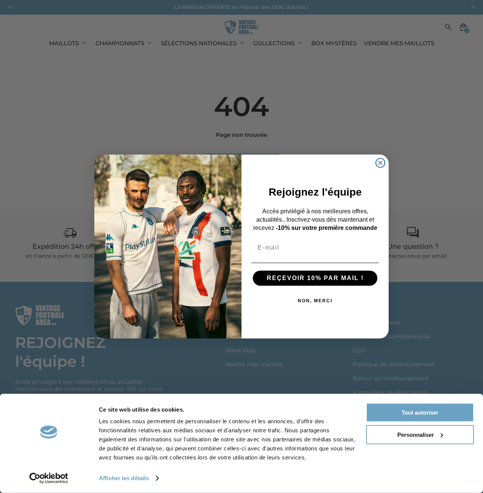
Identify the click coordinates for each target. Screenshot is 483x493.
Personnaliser (415, 434)
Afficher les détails (124, 478)
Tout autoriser (419, 412)
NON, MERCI (315, 300)
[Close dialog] (380, 162)
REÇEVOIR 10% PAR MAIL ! (315, 278)
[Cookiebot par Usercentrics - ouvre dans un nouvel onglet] (49, 478)
